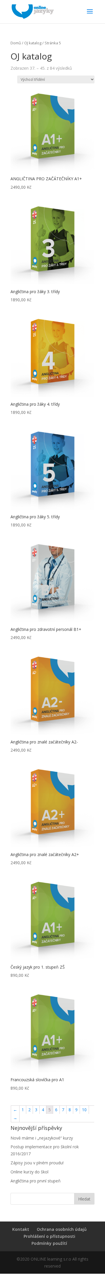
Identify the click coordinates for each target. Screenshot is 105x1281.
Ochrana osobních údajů (62, 1229)
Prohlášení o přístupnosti (49, 1236)
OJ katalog (32, 43)
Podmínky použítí (49, 1243)
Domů (15, 43)
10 (84, 1109)
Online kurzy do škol (29, 1172)
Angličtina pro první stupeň (35, 1181)
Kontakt (20, 1229)
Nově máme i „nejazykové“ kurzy (41, 1138)
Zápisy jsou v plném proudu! (37, 1163)
